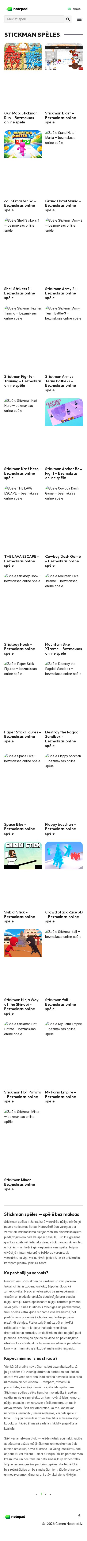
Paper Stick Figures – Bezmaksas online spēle (22, 736)
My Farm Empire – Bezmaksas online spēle (60, 1096)
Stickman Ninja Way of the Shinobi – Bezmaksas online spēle (21, 1006)
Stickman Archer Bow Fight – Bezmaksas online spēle (64, 473)
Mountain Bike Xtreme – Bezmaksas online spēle (63, 649)
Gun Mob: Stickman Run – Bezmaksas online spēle (21, 117)
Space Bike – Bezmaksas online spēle (19, 829)
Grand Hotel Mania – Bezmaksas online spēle (63, 205)
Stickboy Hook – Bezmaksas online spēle (19, 649)
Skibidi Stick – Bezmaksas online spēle (19, 916)
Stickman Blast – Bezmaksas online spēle (60, 117)
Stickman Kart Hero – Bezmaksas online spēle (23, 473)
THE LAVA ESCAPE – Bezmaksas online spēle (21, 561)
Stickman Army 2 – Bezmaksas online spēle (61, 293)
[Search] (68, 19)
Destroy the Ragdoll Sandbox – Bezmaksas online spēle (62, 739)
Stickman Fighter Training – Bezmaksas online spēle (23, 381)
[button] (79, 19)
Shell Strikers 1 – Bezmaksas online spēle (19, 293)
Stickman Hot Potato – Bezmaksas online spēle (22, 1096)
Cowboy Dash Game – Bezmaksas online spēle (63, 561)
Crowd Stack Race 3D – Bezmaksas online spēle (64, 916)
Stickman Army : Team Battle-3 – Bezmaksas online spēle (60, 383)
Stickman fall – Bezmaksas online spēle (60, 1004)
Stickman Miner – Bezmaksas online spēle (19, 1184)
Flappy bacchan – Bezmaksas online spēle (60, 829)
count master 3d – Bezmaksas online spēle (20, 205)
